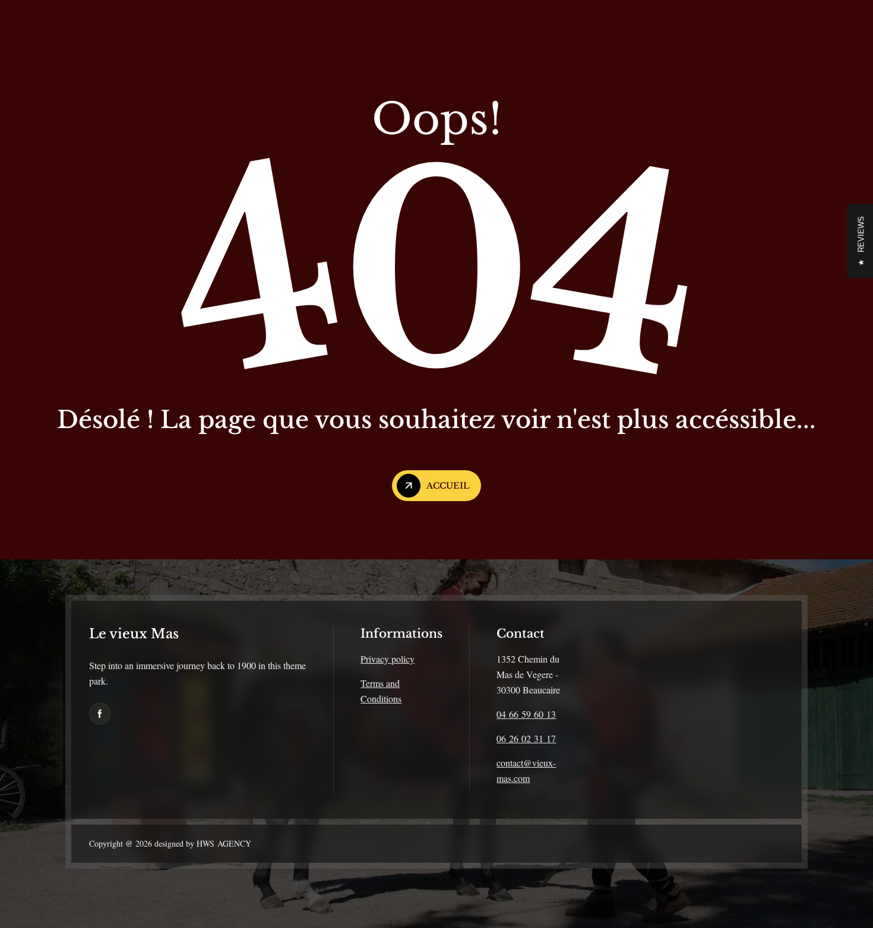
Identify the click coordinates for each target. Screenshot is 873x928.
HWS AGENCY (222, 843)
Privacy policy (387, 659)
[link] (99, 713)
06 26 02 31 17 (526, 738)
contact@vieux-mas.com (526, 770)
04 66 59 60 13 (526, 714)
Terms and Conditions (380, 691)
